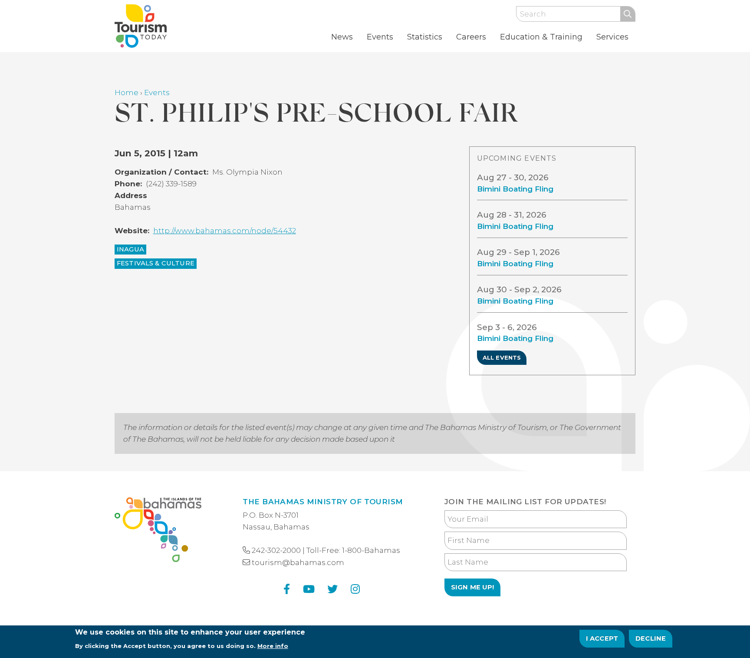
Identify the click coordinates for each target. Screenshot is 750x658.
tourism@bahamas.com (298, 562)
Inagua (130, 249)
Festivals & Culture (155, 263)
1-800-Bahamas (371, 550)
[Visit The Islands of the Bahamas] (158, 531)
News (342, 37)
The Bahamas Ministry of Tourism (323, 501)
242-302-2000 (276, 550)
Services (612, 37)
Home (126, 92)
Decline (650, 638)
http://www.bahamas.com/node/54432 (224, 230)
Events (380, 37)
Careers (471, 37)
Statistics (424, 37)
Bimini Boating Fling (515, 189)
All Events (502, 357)
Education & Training (541, 37)
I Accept (602, 638)
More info (272, 645)
